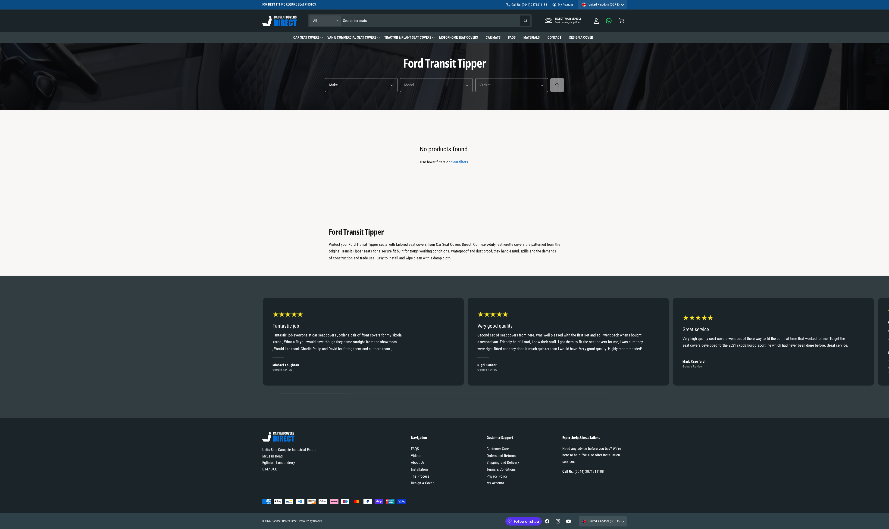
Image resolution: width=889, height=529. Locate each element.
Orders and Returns (501, 456)
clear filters (459, 162)
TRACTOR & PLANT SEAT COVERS (407, 37)
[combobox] (437, 20)
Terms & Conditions (501, 469)
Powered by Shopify (310, 521)
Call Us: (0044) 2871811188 (529, 4)
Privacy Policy (497, 476)
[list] (444, 342)
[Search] (557, 85)
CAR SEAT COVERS (306, 37)
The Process (420, 476)
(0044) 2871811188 (589, 471)
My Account (565, 4)
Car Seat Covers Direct (284, 521)
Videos (416, 456)
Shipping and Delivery (503, 462)
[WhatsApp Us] (609, 20)
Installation (419, 469)
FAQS (415, 449)
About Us (417, 462)
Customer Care (498, 449)
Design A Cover (422, 483)
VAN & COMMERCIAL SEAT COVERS (351, 37)
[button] (621, 20)
